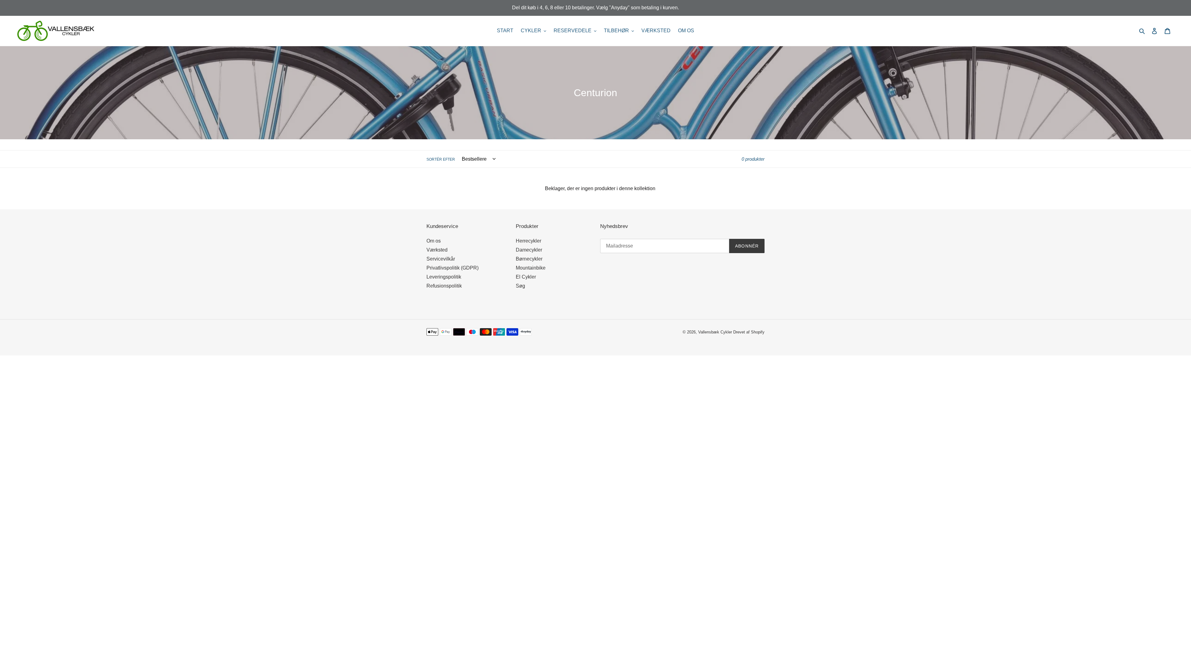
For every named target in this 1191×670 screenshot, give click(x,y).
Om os (433, 240)
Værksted (437, 249)
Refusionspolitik (444, 285)
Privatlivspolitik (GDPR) (452, 267)
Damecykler (529, 249)
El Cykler (526, 276)
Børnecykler (529, 258)
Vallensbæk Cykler (715, 332)
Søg (520, 285)
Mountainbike (531, 267)
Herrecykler (528, 240)
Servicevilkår (440, 258)
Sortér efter (440, 159)
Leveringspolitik (443, 276)
